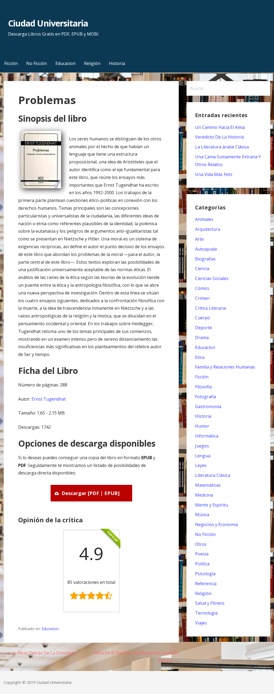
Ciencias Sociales (212, 278)
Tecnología (206, 613)
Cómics (202, 288)
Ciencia (202, 268)
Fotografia (205, 397)
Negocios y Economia (216, 524)
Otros (201, 544)
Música (202, 514)
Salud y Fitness (209, 603)
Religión (92, 63)
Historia (117, 63)
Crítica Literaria (210, 308)
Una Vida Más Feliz (214, 174)
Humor (202, 426)
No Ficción (36, 63)
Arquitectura (207, 229)
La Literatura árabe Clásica (222, 147)
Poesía (201, 554)
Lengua (202, 456)
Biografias (205, 259)
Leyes (201, 465)
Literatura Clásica (212, 475)
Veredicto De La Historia (219, 137)
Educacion (65, 63)
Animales (204, 219)
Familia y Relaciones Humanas (225, 367)
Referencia (205, 583)
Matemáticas (208, 485)
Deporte (203, 328)
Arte (199, 239)
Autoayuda (206, 249)
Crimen (202, 298)
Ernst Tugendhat (49, 399)
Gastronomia (208, 406)
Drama (202, 337)
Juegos (202, 446)
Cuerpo (202, 318)
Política (202, 564)
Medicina (204, 495)
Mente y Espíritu (211, 505)
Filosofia (203, 387)
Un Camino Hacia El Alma (220, 127)
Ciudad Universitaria (48, 23)
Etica (199, 357)
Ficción (11, 63)
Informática (206, 436)
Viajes (201, 623)
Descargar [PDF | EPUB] (91, 493)
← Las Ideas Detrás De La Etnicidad (39, 653)
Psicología (205, 574)
